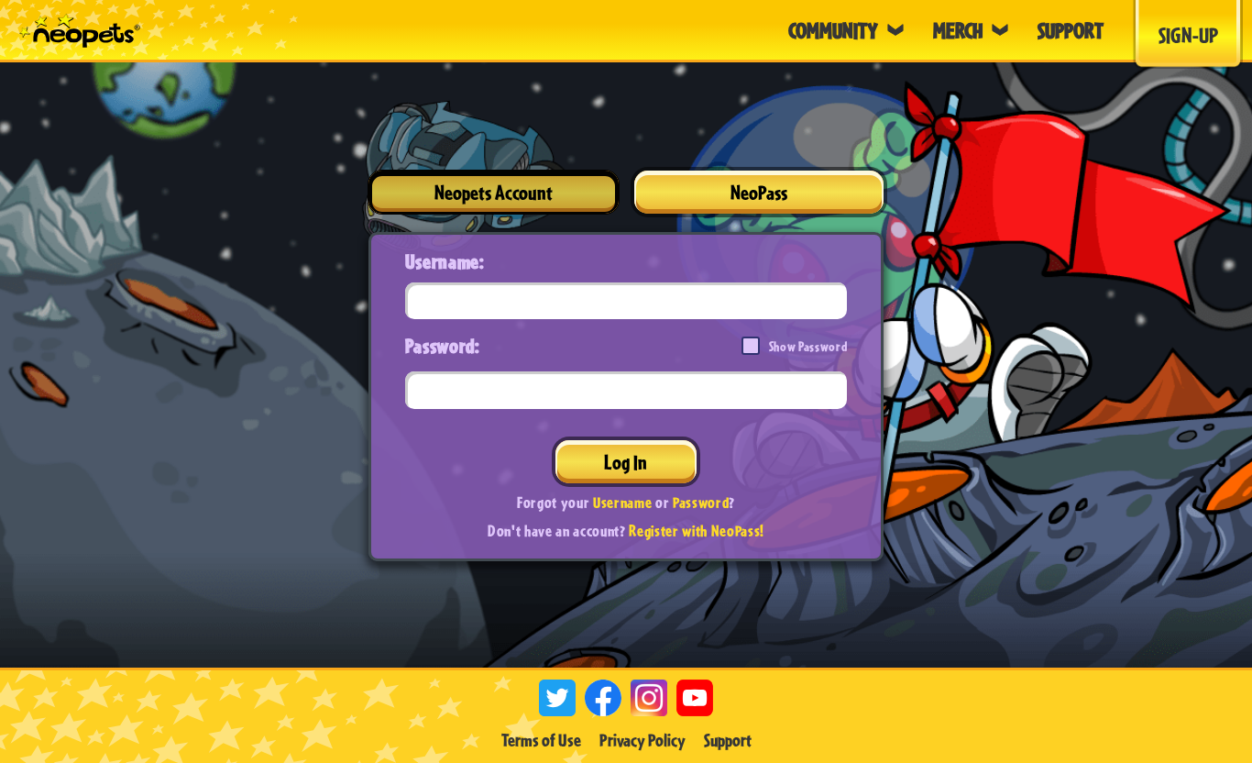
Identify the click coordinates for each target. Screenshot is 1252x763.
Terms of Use (541, 740)
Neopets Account (493, 192)
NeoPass (758, 192)
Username (622, 502)
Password (701, 502)
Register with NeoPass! (696, 530)
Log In (625, 461)
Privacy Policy (642, 740)
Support (728, 740)
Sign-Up (1188, 35)
